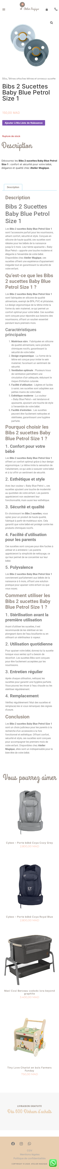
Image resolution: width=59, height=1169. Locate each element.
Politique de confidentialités (29, 1158)
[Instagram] (21, 1144)
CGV (29, 1150)
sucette (52, 78)
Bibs (4, 78)
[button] (4, 9)
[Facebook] (13, 1144)
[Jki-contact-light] (46, 1144)
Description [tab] (13, 187)
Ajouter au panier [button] (29, 852)
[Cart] (46, 9)
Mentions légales (29, 1154)
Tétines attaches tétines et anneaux (27, 78)
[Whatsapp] (29, 1144)
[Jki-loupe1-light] (38, 1144)
